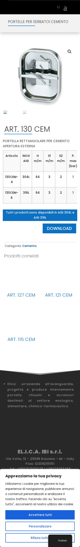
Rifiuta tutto (40, 538)
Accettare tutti (40, 515)
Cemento (29, 246)
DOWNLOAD (59, 228)
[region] (40, 508)
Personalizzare (40, 526)
